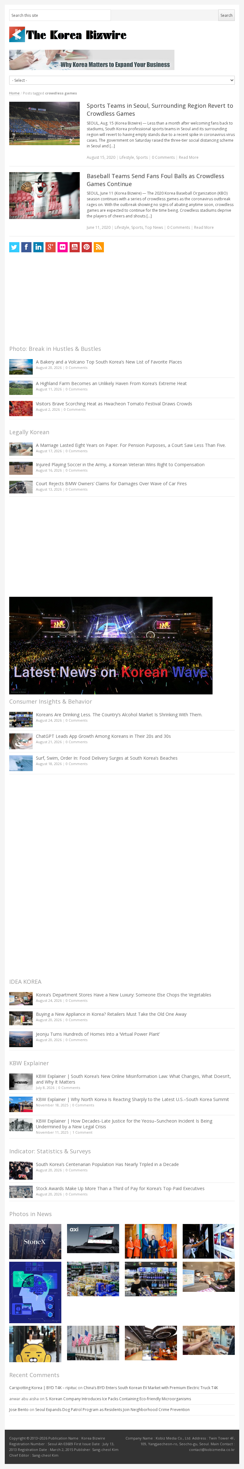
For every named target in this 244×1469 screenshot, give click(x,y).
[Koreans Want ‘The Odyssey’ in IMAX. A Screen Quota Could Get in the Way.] (209, 1241)
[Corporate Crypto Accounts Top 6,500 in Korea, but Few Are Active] (151, 1343)
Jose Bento (19, 1409)
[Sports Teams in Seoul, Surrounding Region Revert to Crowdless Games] (44, 123)
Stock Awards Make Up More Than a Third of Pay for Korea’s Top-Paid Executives (120, 1188)
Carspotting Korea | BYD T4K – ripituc (43, 1387)
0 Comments (76, 367)
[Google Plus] (50, 247)
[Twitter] (14, 247)
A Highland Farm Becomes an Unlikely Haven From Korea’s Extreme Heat (111, 383)
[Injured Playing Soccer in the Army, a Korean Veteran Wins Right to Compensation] (21, 468)
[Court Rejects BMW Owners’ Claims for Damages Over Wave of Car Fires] (21, 487)
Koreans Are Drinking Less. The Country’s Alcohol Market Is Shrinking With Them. (119, 715)
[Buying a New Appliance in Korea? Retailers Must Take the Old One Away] (21, 1018)
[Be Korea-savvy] (122, 34)
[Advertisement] (57, 300)
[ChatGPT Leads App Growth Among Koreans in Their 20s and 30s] (21, 741)
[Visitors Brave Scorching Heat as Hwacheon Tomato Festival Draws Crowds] (21, 408)
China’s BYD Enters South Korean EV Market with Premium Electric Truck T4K (151, 1387)
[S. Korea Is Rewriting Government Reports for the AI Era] (35, 1292)
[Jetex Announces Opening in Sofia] (151, 1241)
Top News (154, 227)
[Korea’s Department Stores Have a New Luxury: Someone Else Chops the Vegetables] (21, 999)
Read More (189, 157)
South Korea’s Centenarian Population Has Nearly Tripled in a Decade (107, 1164)
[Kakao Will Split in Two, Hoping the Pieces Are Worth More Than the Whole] (35, 1344)
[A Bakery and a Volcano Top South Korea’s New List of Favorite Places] (21, 367)
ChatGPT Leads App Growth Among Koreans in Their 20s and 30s (103, 736)
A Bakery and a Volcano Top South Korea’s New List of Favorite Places (109, 362)
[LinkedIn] (38, 247)
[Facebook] (26, 247)
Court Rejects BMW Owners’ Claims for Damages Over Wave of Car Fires (111, 483)
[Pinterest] (87, 247)
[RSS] (99, 247)
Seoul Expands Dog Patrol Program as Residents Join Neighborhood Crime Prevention (112, 1409)
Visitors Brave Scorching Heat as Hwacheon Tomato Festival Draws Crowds (114, 404)
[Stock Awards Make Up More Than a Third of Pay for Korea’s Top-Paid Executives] (21, 1192)
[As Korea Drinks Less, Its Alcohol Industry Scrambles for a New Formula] (93, 1279)
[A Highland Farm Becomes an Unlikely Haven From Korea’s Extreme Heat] (21, 388)
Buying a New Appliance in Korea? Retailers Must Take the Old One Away (111, 1014)
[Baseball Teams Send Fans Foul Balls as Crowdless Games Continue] (44, 195)
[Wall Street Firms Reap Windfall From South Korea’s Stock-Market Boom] (93, 1343)
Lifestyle (126, 157)
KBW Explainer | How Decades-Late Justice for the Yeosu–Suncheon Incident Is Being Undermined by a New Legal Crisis (124, 1124)
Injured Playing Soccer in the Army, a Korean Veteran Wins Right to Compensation (120, 464)
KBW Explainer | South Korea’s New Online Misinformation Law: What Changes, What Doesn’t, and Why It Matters (133, 1079)
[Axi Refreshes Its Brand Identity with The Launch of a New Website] (93, 1238)
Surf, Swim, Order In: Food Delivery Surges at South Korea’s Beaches (107, 758)
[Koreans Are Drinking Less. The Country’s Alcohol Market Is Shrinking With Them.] (21, 719)
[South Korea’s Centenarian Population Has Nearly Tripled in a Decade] (21, 1171)
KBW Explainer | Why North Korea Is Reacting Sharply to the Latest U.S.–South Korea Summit (132, 1099)
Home (14, 93)
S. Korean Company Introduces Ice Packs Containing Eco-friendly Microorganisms (118, 1398)
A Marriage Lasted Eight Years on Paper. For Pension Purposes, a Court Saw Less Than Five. (131, 445)
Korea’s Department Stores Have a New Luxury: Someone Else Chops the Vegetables (123, 995)
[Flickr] (63, 247)
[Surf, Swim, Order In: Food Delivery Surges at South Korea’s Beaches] (21, 763)
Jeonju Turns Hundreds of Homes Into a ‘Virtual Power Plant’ (98, 1034)
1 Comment (82, 1132)
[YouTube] (75, 247)
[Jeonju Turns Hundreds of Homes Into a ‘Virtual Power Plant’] (21, 1039)
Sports (142, 157)
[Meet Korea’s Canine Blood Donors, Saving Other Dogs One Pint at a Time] (209, 1340)
